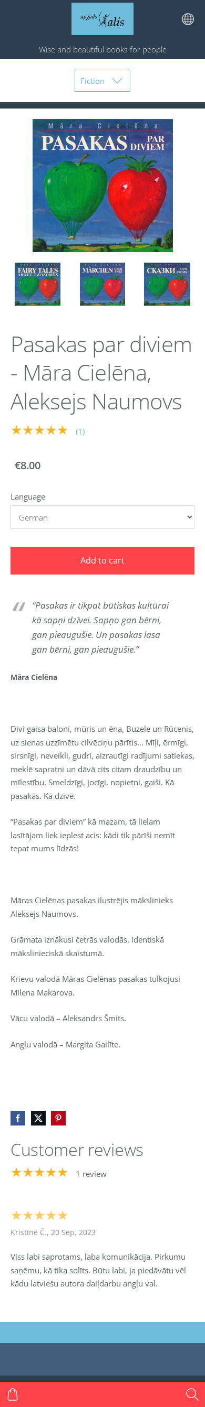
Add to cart (102, 560)
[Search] (192, 1394)
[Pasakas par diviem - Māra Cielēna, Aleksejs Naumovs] (38, 284)
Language (28, 496)
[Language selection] (187, 19)
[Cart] (12, 1394)
